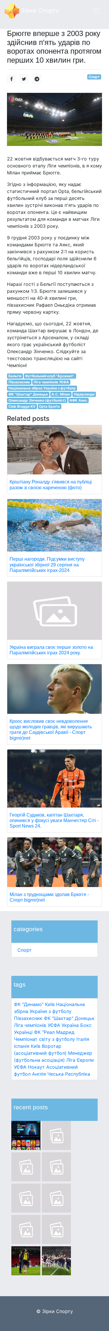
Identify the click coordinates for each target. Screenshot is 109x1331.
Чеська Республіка (68, 1074)
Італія (82, 1039)
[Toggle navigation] (96, 11)
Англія (39, 1074)
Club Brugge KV (21, 406)
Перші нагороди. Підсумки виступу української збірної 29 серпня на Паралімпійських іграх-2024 (47, 565)
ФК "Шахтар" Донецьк (69, 1018)
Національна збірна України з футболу (42, 388)
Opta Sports (49, 406)
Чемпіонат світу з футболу (44, 1039)
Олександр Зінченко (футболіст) (37, 400)
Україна (70, 1025)
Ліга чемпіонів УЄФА (37, 1025)
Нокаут (36, 1067)
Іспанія (21, 1046)
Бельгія (15, 376)
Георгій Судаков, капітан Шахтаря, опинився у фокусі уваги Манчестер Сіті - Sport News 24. (54, 820)
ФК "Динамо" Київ (34, 1004)
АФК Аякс (78, 400)
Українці (23, 1032)
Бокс (86, 1025)
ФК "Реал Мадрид (54, 1032)
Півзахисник (28, 1018)
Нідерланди (84, 394)
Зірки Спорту (39, 10)
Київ (35, 1046)
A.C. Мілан (60, 394)
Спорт (24, 950)
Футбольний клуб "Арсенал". (50, 376)
